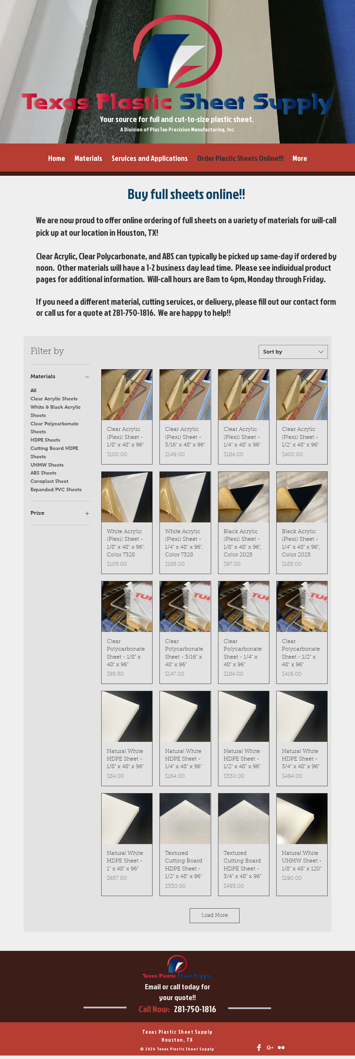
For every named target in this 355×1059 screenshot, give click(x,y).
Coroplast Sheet (49, 481)
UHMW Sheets (47, 465)
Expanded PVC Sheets (56, 489)
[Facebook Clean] (259, 1047)
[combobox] (293, 352)
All (33, 390)
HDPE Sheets (45, 440)
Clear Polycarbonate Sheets (55, 428)
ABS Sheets (44, 473)
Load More (214, 915)
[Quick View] (127, 395)
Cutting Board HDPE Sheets (54, 452)
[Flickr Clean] (281, 1047)
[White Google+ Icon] (270, 1047)
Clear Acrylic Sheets (54, 398)
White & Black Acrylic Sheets (56, 411)
